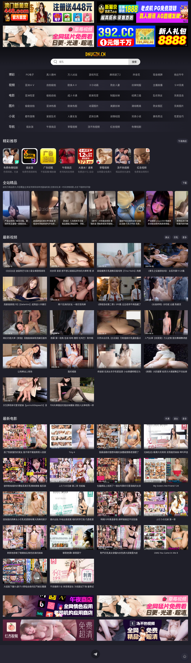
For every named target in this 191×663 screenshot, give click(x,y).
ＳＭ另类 (179, 85)
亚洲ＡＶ (30, 85)
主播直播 (157, 85)
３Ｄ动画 (93, 85)
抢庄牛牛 (179, 74)
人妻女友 (72, 116)
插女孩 (29, 126)
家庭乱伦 (51, 116)
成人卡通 (72, 95)
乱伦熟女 (157, 95)
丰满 (167, 418)
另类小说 (136, 116)
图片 (12, 106)
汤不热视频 (94, 126)
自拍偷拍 (51, 85)
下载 (184, 182)
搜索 (134, 61)
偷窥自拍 (30, 106)
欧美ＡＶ (72, 85)
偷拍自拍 (51, 95)
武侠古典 (93, 116)
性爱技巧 (179, 116)
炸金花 (136, 74)
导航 (12, 127)
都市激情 (30, 116)
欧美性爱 (93, 95)
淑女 (176, 418)
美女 (167, 237)
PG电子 (30, 74)
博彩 (12, 75)
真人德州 (51, 74)
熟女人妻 (115, 85)
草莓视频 (72, 126)
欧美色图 (72, 106)
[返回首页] (184, 656)
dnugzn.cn (95, 54)
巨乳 (176, 237)
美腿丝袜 (115, 106)
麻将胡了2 (115, 74)
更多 (184, 237)
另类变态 (179, 95)
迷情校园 (115, 116)
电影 (12, 95)
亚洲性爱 (30, 95)
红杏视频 (115, 126)
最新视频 (10, 237)
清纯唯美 (136, 106)
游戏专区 (93, 74)
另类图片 (179, 106)
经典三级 (136, 95)
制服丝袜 (115, 95)
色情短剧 (136, 126)
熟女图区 (157, 106)
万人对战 (72, 74)
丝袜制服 (136, 85)
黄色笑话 (157, 116)
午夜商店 (51, 126)
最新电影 (10, 418)
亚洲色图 (51, 106)
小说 (12, 116)
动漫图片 (93, 106)
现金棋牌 (157, 74)
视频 (12, 85)
